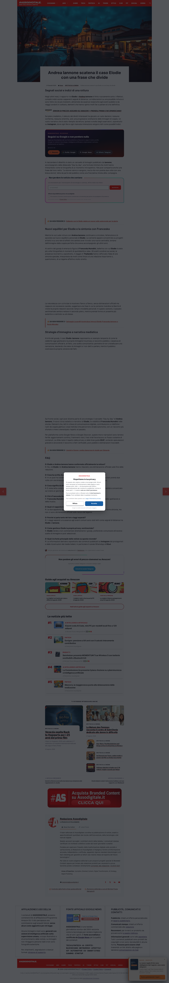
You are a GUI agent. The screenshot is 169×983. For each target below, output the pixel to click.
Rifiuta (75, 503)
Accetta (94, 503)
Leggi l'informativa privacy (93, 498)
